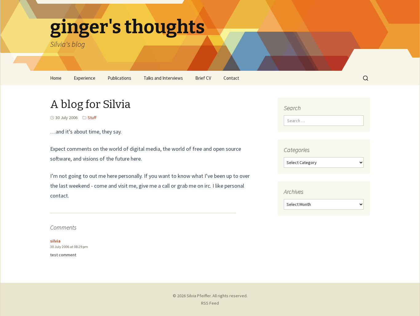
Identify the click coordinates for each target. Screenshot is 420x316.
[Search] (365, 78)
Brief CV (203, 78)
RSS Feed (210, 303)
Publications (119, 78)
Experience (84, 78)
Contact (231, 78)
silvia (55, 241)
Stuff (92, 117)
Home (55, 78)
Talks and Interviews (163, 78)
